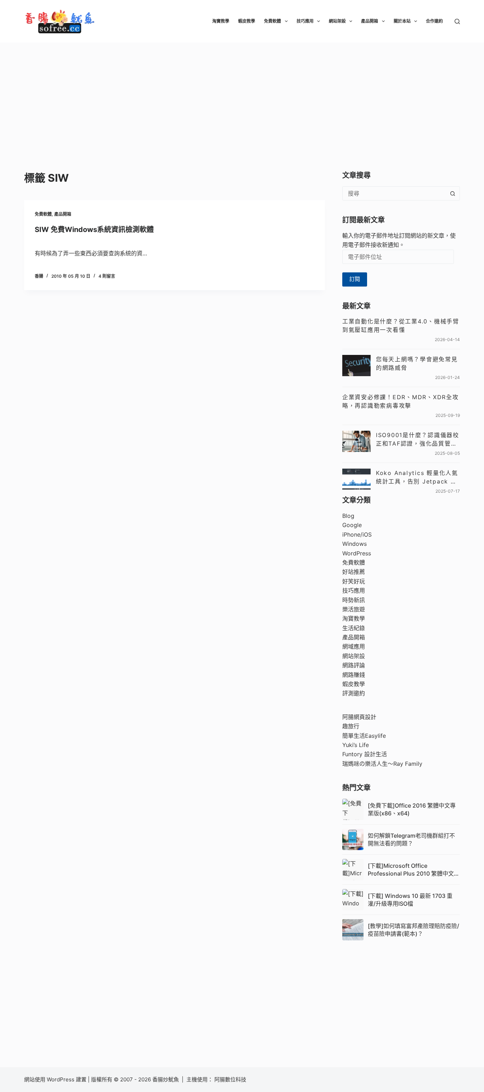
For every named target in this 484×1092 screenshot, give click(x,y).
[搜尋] (457, 21)
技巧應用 (305, 21)
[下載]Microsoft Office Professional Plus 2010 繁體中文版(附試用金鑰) (414, 870)
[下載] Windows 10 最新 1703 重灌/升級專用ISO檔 (410, 899)
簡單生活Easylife (364, 735)
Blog (348, 515)
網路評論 (353, 665)
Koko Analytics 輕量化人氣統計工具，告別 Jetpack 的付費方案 (417, 477)
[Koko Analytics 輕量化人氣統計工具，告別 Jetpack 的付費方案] (356, 479)
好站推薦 (353, 571)
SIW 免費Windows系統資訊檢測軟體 (94, 229)
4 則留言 (107, 276)
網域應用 (353, 646)
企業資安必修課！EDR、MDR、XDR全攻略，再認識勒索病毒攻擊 (400, 401)
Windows (354, 543)
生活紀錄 (353, 628)
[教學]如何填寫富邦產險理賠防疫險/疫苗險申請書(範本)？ (413, 929)
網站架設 (337, 21)
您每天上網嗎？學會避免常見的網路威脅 (417, 363)
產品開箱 (369, 21)
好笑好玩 (353, 581)
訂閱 (354, 279)
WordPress (356, 553)
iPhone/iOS (357, 534)
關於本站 (402, 21)
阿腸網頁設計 (359, 716)
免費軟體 (272, 21)
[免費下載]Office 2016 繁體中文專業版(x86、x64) (412, 809)
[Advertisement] (242, 95)
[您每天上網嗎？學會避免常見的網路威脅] (356, 365)
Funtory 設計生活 (364, 754)
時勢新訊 (353, 600)
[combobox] (394, 193)
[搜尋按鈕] (453, 193)
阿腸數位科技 (231, 1079)
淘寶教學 (220, 21)
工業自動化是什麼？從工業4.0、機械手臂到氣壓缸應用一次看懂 (400, 325)
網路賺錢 (353, 674)
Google (352, 524)
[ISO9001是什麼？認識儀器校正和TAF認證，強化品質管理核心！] (356, 441)
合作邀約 (434, 21)
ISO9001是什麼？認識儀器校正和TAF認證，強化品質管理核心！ (417, 439)
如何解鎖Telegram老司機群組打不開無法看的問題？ (411, 839)
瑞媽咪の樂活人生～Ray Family (382, 763)
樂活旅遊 (353, 609)
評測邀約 (353, 693)
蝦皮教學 (246, 21)
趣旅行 (350, 726)
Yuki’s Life (355, 744)
